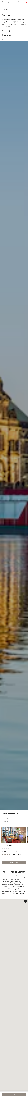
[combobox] (22, 2)
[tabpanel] (14, 845)
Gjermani (6, 9)
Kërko (14, 1094)
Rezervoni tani (14, 862)
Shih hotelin (5, 858)
